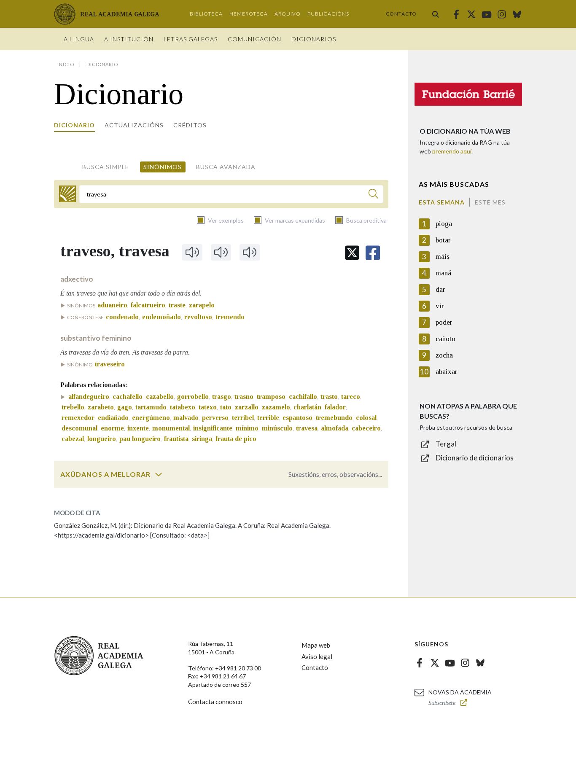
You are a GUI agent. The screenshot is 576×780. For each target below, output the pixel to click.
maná (443, 273)
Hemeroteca (248, 14)
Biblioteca (206, 14)
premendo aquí (451, 151)
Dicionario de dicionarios (475, 457)
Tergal (446, 443)
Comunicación (254, 39)
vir (440, 306)
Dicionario (74, 125)
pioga (444, 224)
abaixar (447, 372)
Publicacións (328, 14)
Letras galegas (191, 39)
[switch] (159, 474)
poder (444, 322)
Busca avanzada (226, 166)
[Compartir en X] (352, 253)
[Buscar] (435, 14)
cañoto (445, 339)
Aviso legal (316, 656)
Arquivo (288, 14)
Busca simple (105, 166)
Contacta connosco (215, 701)
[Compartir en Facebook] (373, 253)
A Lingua (79, 39)
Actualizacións (134, 125)
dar (440, 289)
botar (443, 240)
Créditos (190, 125)
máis (442, 257)
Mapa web (315, 645)
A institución (128, 39)
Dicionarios (313, 39)
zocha (444, 355)
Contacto (401, 14)
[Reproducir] (192, 252)
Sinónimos (162, 166)
